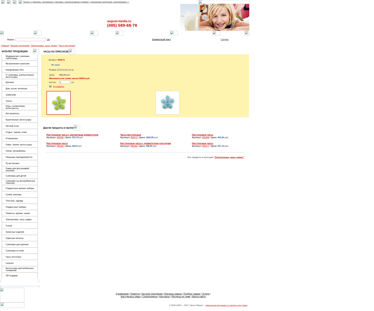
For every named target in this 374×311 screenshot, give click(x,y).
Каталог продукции (20, 45)
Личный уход (12, 126)
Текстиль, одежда (14, 201)
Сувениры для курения (17, 244)
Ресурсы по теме (181, 296)
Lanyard (9, 263)
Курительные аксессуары (18, 119)
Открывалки (12, 138)
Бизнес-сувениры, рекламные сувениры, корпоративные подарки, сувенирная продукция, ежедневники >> (76, 2)
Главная (5, 45)
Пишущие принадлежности (19, 157)
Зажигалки (11, 95)
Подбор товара (191, 293)
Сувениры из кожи (15, 250)
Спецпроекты (150, 296)
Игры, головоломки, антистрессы (15, 107)
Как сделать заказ (131, 296)
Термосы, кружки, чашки (18, 213)
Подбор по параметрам (99, 39)
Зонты (9, 101)
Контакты (164, 296)
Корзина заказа (173, 293)
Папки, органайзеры (16, 151)
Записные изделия (15, 232)
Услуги (205, 293)
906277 (205, 146)
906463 (60, 146)
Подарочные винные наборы (20, 188)
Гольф (9, 225)
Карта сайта (199, 296)
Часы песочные (13, 257)
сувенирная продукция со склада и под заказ (226, 305)
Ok (48, 39)
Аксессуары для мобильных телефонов (20, 269)
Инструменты (12, 113)
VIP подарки (12, 275)
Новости (135, 293)
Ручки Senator (12, 163)
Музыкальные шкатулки (17, 63)
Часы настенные (67, 45)
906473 (134, 137)
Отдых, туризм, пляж (16, 132)
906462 (134, 146)
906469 (205, 137)
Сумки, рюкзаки (13, 194)
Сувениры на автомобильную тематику (20, 182)
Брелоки (10, 82)
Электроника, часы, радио (44, 45)
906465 (60, 137)
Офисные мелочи (14, 238)
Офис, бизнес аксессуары (19, 144)
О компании (122, 293)
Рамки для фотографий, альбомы (17, 169)
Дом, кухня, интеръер (16, 88)
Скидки (224, 39)
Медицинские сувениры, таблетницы (18, 57)
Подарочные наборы (16, 207)
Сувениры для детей (16, 176)
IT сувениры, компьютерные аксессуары (20, 76)
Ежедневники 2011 (15, 70)
